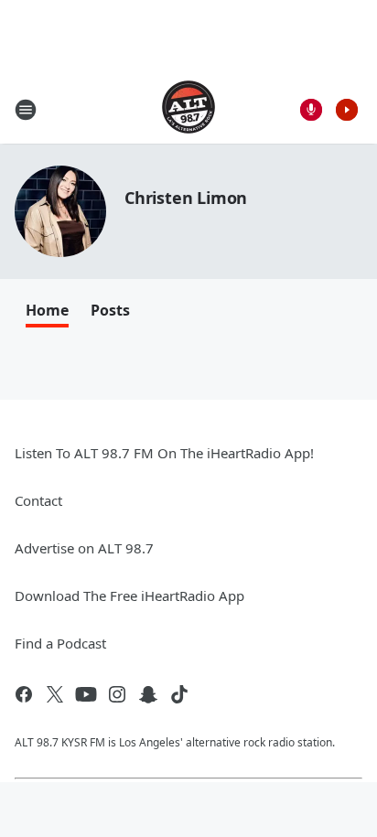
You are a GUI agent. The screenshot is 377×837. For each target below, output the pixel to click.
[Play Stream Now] (347, 110)
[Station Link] (188, 109)
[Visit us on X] (55, 694)
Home (47, 310)
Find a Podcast (60, 643)
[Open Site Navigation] (26, 110)
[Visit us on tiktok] (179, 694)
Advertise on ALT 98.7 (84, 548)
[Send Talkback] (311, 110)
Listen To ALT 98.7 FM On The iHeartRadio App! (164, 453)
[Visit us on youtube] (86, 694)
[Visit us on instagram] (117, 694)
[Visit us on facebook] (24, 694)
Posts (110, 310)
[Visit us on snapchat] (148, 694)
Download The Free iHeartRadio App (129, 595)
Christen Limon (185, 198)
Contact (38, 500)
